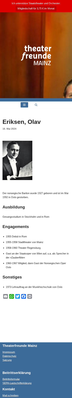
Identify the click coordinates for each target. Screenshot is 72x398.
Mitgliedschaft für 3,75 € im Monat (36, 8)
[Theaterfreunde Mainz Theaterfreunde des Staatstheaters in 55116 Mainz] (36, 55)
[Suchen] (36, 105)
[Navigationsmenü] (24, 104)
